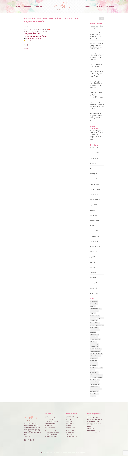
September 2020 (95, 200)
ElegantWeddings (94, 327)
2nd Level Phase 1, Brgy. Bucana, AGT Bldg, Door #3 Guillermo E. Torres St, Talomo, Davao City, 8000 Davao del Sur (94, 421)
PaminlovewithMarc (94, 384)
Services (39, 6)
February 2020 (94, 220)
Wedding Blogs (49, 425)
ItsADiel (92, 348)
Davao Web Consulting (79, 452)
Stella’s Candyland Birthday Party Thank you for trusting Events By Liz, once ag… (96, 117)
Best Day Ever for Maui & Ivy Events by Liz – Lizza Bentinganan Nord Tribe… (97, 56)
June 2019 (93, 262)
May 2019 (92, 267)
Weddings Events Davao (51, 436)
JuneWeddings (98, 348)
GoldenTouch (93, 341)
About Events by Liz (50, 418)
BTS (100, 308)
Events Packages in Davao (52, 431)
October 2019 (94, 241)
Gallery (88, 6)
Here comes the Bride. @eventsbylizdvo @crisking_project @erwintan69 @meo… (97, 95)
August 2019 (93, 251)
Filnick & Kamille (70, 419)
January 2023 (94, 148)
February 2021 (94, 174)
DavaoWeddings (93, 320)
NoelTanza (99, 377)
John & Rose (69, 425)
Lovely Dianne (70, 432)
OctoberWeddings (94, 381)
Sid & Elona (69, 429)
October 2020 (94, 194)
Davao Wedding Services (51, 421)
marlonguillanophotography (96, 353)
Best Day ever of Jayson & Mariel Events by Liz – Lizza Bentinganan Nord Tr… (97, 35)
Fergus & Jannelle (70, 427)
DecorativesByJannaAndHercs (97, 325)
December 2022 (95, 153)
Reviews (99, 6)
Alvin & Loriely (70, 416)
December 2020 (95, 184)
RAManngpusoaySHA (95, 386)
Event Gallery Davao (50, 423)
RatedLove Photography (33, 38)
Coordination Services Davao (52, 432)
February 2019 (94, 283)
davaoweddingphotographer (96, 318)
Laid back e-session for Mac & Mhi (96, 65)
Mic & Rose (69, 421)
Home (18, 6)
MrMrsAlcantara (93, 358)
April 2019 (93, 272)
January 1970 (94, 293)
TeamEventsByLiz (94, 391)
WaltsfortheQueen (94, 393)
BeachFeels (92, 306)
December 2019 (94, 231)
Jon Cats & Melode (71, 431)
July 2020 (92, 210)
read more (27, 436)
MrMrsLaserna (93, 363)
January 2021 (94, 179)
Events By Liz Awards (50, 419)
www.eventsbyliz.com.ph (32, 33)
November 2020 (95, 189)
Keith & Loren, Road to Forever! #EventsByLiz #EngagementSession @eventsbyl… (97, 105)
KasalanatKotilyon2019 (95, 351)
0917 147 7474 (90, 428)
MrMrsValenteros (94, 372)
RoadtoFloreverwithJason (96, 389)
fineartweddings (94, 337)
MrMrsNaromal (93, 365)
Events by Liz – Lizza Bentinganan (35, 35)
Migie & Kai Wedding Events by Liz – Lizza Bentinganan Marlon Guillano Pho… (96, 74)
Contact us (110, 6)
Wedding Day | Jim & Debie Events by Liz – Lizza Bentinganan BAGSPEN (96, 84)
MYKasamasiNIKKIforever (96, 374)
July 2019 (92, 257)
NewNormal (93, 377)
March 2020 (93, 215)
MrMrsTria (100, 367)
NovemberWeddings (94, 379)
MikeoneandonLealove (95, 355)
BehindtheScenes (94, 308)
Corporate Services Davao (52, 434)
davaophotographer (94, 315)
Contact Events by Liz (50, 429)
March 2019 (93, 277)
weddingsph (93, 396)
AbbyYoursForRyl (94, 301)
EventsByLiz (93, 332)
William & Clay (70, 423)
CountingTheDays (94, 310)
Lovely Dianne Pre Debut (72, 418)
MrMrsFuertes (93, 360)
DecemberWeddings (94, 322)
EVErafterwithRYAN (94, 334)
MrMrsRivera (93, 367)
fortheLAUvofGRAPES (95, 339)
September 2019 (95, 246)
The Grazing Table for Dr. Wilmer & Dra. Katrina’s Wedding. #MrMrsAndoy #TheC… (97, 136)
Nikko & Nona (69, 434)
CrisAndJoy (92, 313)
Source (26, 48)
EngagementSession (94, 329)
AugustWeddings (94, 303)
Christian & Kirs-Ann (71, 436)
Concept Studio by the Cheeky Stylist (35, 37)
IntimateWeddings (94, 346)
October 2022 (94, 158)
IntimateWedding (94, 344)
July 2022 (92, 168)
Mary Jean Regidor (95, 131)
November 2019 (94, 236)
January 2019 (94, 288)
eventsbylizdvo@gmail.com (94, 432)
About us (27, 6)
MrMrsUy (92, 370)
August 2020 (94, 205)
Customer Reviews (50, 427)
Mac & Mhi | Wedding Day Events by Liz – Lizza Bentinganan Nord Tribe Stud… (96, 46)
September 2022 (95, 163)
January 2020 (94, 226)
